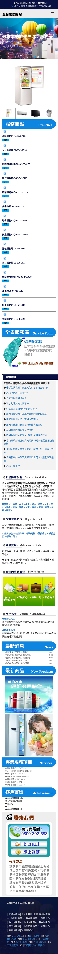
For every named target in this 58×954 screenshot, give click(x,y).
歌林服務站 (34, 936)
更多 (5, 140)
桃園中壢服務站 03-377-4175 (16, 164)
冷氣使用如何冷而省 (16, 398)
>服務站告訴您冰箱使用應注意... (18, 655)
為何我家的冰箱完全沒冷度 (19, 430)
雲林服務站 (14, 926)
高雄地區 (45, 926)
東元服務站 (12, 945)
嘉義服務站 (44, 922)
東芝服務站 (30, 945)
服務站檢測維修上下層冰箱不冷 (22, 419)
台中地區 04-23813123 (13, 206)
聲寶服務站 (28, 939)
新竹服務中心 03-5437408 (14, 178)
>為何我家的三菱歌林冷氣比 (16, 660)
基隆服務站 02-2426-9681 (14, 136)
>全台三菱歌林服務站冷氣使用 (17, 658)
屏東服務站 (14, 930)
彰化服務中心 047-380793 (14, 220)
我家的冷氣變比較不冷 (17, 403)
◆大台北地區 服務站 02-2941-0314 (19, 771)
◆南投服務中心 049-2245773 (17, 776)
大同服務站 (39, 942)
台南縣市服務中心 (30, 926)
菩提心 (41, 945)
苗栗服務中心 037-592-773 (15, 192)
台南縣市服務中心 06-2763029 (17, 277)
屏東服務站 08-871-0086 (13, 305)
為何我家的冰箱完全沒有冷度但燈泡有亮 (26, 435)
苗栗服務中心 (32, 918)
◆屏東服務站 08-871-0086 (15, 782)
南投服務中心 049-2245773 (15, 234)
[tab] (9, 113)
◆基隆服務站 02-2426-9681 (16, 768)
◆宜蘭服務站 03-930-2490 (15, 785)
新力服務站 (21, 942)
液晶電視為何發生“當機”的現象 (22, 409)
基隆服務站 (14, 914)
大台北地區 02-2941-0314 (14, 150)
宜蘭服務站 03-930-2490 (13, 319)
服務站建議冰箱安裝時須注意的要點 (24, 425)
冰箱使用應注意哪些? (17, 393)
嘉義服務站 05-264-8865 (13, 248)
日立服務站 (17, 936)
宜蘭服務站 (27, 930)
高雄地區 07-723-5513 (12, 291)
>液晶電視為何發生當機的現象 (17, 663)
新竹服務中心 (17, 918)
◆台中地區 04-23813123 (15, 774)
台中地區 (45, 918)
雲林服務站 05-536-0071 (13, 263)
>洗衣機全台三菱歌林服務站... (17, 652)
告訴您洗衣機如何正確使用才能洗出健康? (27, 387)
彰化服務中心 (15, 922)
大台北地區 (27, 914)
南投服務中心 (30, 922)
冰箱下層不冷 (13, 466)
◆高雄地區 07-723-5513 (15, 779)
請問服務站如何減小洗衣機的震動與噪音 (26, 414)
